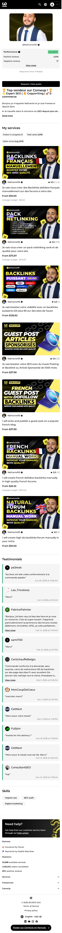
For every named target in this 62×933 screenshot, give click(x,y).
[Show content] (58, 876)
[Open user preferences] (57, 4)
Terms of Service (31, 906)
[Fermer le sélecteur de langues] (49, 927)
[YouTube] (29, 921)
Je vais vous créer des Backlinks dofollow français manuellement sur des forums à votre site (31, 189)
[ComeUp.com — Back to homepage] (4, 4)
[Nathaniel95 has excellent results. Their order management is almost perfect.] (19, 52)
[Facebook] (36, 921)
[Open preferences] (45, 4)
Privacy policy (31, 910)
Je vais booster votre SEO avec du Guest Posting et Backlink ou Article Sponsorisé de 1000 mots (30, 366)
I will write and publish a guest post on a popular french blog (30, 423)
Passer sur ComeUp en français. (29, 927)
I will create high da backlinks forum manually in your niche (30, 539)
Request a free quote (31, 84)
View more (31, 65)
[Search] (40, 4)
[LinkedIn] (25, 921)
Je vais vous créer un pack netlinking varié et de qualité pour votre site (30, 249)
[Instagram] (33, 921)
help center (23, 833)
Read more (7, 115)
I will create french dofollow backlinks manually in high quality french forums (30, 479)
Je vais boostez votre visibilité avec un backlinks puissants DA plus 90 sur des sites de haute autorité (30, 311)
